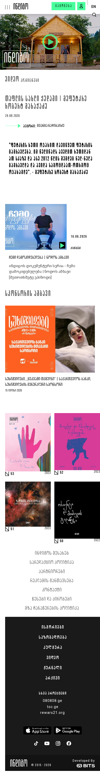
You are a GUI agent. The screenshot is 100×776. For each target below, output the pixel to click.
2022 (97, 540)
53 (12, 474)
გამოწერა (63, 6)
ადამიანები (30, 80)
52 (61, 473)
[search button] (94, 15)
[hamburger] (7, 4)
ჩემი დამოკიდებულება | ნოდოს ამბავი (39, 257)
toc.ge (52, 707)
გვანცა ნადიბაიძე (51, 126)
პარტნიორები (52, 571)
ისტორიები (53, 627)
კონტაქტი (52, 590)
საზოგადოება (53, 637)
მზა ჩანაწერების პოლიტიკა (52, 608)
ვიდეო (12, 80)
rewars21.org (52, 713)
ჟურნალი (53, 668)
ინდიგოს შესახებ (52, 553)
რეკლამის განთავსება (52, 580)
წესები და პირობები (52, 599)
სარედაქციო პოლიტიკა (52, 562)
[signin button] (81, 6)
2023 (48, 473)
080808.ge (52, 701)
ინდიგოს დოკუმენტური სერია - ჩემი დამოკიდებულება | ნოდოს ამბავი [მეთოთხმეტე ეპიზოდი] (42, 272)
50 (61, 541)
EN (93, 7)
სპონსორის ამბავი (28, 294)
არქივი (52, 678)
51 (12, 529)
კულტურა (52, 647)
